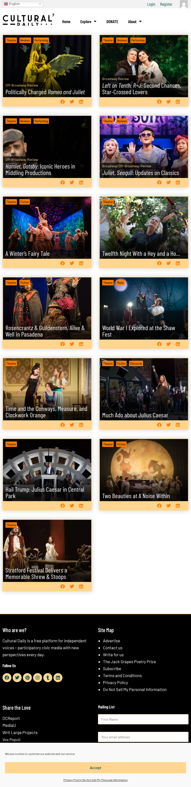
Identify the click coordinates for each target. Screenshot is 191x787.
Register (166, 3)
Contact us (112, 647)
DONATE (112, 21)
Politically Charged (45, 91)
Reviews (25, 40)
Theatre (11, 40)
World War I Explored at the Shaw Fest (138, 331)
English (14, 3)
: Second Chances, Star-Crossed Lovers (141, 88)
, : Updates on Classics (140, 172)
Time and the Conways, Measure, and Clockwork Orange (46, 411)
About (132, 21)
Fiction (24, 202)
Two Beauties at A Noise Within (136, 495)
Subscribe (112, 668)
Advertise (111, 640)
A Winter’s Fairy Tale (27, 253)
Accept (95, 767)
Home (66, 21)
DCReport (11, 718)
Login (151, 3)
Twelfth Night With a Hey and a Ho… (141, 253)
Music (120, 282)
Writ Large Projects (20, 732)
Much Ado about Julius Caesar (135, 415)
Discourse (136, 363)
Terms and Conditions (122, 675)
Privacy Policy (115, 682)
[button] (62, 101)
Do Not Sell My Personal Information (135, 689)
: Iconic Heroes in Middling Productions (40, 169)
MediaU (9, 725)
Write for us (113, 654)
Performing (41, 40)
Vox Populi (11, 739)
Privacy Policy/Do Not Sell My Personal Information (95, 780)
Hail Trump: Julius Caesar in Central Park (44, 492)
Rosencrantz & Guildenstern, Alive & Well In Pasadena (45, 331)
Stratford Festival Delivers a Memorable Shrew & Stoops (36, 573)
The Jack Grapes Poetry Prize (129, 661)
